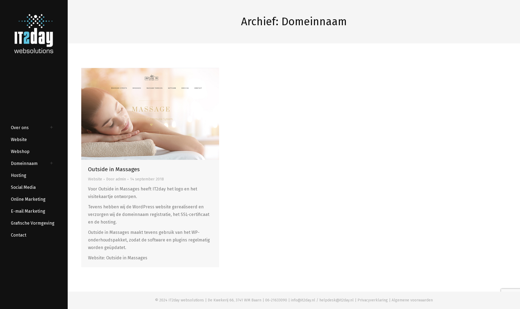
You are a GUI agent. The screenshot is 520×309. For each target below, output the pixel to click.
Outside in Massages (114, 169)
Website (95, 179)
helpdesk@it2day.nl (336, 300)
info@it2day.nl (303, 300)
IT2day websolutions (186, 300)
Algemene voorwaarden (412, 300)
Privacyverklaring (373, 300)
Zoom (150, 114)
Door (116, 179)
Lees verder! (165, 114)
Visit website (136, 114)
